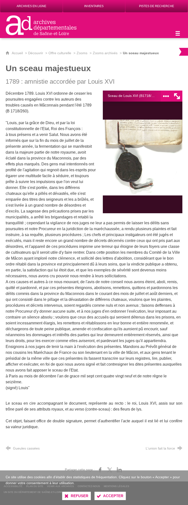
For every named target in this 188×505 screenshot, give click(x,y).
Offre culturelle (59, 53)
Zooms (82, 53)
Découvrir (35, 53)
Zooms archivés (105, 53)
